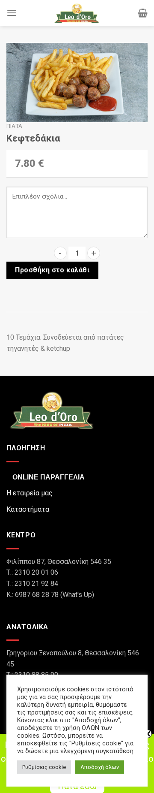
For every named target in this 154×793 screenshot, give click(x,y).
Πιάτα (14, 125)
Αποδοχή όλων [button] (99, 767)
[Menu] (11, 12)
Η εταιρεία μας (29, 493)
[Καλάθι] (143, 12)
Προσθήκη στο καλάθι (52, 270)
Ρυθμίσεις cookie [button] (44, 767)
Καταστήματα (27, 509)
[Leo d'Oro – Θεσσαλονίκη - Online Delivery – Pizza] (77, 13)
